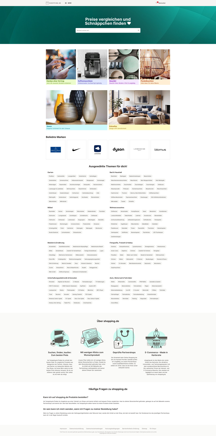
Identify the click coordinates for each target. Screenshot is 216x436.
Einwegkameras (149, 246)
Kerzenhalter (124, 211)
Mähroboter (63, 201)
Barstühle (101, 219)
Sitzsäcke (96, 224)
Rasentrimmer (82, 188)
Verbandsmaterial (92, 255)
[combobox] (108, 30)
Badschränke (147, 176)
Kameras (113, 246)
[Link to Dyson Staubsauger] (118, 149)
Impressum (63, 428)
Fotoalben (114, 255)
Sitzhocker (52, 215)
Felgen (146, 286)
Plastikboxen (114, 228)
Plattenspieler (71, 290)
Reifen (113, 281)
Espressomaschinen (131, 197)
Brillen (50, 250)
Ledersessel (71, 219)
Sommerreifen (132, 281)
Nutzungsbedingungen (112, 428)
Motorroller (145, 290)
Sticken (113, 263)
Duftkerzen (114, 211)
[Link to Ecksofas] (139, 110)
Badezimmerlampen (134, 176)
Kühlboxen (161, 184)
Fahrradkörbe (126, 294)
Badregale (123, 176)
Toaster (123, 201)
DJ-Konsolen (122, 263)
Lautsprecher (52, 290)
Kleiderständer (92, 211)
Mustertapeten (161, 228)
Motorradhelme (126, 286)
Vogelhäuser (124, 224)
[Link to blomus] (160, 149)
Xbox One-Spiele (79, 298)
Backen (97, 263)
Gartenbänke (52, 180)
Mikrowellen (114, 201)
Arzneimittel (52, 246)
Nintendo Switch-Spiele (55, 298)
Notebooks (77, 302)
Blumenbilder (158, 215)
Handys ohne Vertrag (55, 302)
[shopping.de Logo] (53, 3)
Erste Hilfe (52, 259)
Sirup (76, 263)
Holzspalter (87, 184)
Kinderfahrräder (151, 294)
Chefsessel (94, 215)
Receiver (58, 294)
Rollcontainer (80, 211)
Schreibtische (84, 215)
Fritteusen (126, 188)
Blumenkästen (95, 197)
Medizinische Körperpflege (80, 246)
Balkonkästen (52, 201)
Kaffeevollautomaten (117, 197)
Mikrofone (90, 290)
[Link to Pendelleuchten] (155, 67)
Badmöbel (114, 176)
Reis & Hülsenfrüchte (72, 267)
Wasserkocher (150, 188)
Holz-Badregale (160, 180)
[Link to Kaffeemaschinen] (92, 67)
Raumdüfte (141, 228)
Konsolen (66, 294)
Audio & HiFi (92, 286)
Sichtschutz (75, 193)
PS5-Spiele (88, 294)
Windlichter (114, 224)
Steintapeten (114, 232)
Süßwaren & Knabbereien (80, 271)
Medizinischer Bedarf (97, 246)
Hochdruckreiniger (75, 184)
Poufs (62, 228)
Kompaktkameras (124, 246)
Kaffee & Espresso (64, 271)
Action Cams (114, 250)
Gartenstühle (60, 176)
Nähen (121, 259)
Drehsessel (61, 219)
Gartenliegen (93, 176)
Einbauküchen (77, 232)
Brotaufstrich (60, 267)
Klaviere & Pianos (161, 259)
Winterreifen (121, 281)
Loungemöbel (71, 176)
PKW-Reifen (143, 281)
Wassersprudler (115, 188)
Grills (98, 193)
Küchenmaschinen (137, 188)
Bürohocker (99, 228)
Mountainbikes (115, 298)
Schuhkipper (73, 215)
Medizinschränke (115, 184)
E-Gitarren (139, 259)
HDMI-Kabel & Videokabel (69, 286)
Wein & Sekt (52, 271)
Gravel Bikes (114, 302)
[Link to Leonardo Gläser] (97, 149)
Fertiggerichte (93, 267)
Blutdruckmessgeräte (75, 259)
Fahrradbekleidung (138, 294)
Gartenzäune (62, 197)
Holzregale (80, 228)
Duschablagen (139, 184)
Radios (62, 290)
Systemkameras (137, 246)
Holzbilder (155, 224)
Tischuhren (151, 228)
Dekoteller (124, 228)
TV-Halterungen (100, 281)
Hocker (60, 211)
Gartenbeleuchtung (87, 193)
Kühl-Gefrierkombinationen (158, 197)
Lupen (101, 250)
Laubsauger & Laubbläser (56, 188)
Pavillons (51, 176)
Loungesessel (62, 215)
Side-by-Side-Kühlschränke (138, 193)
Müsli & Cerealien (66, 263)
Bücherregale (64, 224)
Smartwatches (87, 302)
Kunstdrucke (147, 215)
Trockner (124, 193)
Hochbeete (85, 197)
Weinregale (89, 228)
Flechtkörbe (146, 232)
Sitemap (144, 428)
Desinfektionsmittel (64, 246)
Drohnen (132, 250)
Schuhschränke (75, 224)
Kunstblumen (163, 211)
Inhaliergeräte (62, 259)
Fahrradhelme (137, 286)
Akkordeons (157, 263)
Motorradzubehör (157, 286)
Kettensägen (52, 184)
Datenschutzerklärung (77, 428)
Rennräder (125, 298)
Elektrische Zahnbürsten (65, 255)
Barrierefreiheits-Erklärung (130, 428)
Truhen (133, 228)
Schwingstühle (53, 228)
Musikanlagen (149, 259)
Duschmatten (127, 184)
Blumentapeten (135, 232)
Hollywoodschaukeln (77, 180)
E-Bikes (154, 290)
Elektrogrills (52, 197)
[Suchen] (138, 30)
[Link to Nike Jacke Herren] (76, 149)
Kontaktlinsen (59, 250)
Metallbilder (145, 224)
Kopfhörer (83, 286)
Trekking (134, 298)
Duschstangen (150, 184)
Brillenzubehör (80, 255)
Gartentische (82, 176)
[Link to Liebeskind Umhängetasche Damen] (139, 149)
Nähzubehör (129, 259)
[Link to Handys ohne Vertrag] (61, 67)
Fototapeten (158, 219)
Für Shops (153, 428)
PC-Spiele (68, 298)
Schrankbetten (66, 232)
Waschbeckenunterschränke (119, 180)
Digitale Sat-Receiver (64, 281)
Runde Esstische (53, 232)
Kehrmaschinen (71, 188)
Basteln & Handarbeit (146, 255)
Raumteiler (52, 211)
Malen (121, 255)
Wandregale (91, 219)
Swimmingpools (74, 197)
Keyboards (148, 263)
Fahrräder (162, 290)
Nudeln (84, 267)
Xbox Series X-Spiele (93, 298)
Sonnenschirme (64, 180)
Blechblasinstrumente (135, 263)
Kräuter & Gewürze (86, 263)
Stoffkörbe (125, 232)
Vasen (144, 211)
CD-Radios (81, 290)
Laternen (138, 215)
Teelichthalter (128, 215)
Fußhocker (52, 219)
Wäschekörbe (135, 224)
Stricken (113, 259)
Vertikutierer (93, 188)
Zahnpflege (52, 255)
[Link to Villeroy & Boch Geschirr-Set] (55, 149)
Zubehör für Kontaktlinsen (74, 250)
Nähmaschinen (160, 255)
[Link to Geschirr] (124, 67)
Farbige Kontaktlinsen (90, 250)
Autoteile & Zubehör (155, 281)
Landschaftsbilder (116, 215)
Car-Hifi (128, 290)
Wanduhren (153, 211)
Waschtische (133, 180)
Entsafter (131, 201)
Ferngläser (156, 250)
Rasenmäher (62, 184)
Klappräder (143, 298)
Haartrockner (114, 193)
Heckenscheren (97, 184)
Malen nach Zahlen (132, 255)
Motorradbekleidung (116, 290)
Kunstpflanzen (135, 211)
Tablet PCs (67, 302)
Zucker (51, 267)
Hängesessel (90, 180)
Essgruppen (81, 219)
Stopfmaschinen (115, 267)
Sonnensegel (100, 180)
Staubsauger (144, 197)
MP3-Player (100, 290)
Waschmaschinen (162, 188)
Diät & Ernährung (53, 263)
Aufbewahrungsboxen (134, 219)
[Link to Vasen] (76, 110)
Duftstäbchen (147, 219)
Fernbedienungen (87, 281)
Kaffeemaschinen (154, 193)
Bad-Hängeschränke (146, 180)
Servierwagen (69, 211)
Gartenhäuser (52, 193)
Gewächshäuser (64, 193)
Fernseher (51, 281)
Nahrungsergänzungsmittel (92, 259)
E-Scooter (136, 290)
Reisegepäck (114, 286)
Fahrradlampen (154, 298)
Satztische (70, 228)
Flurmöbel (102, 211)
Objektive (124, 250)
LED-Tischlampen (158, 232)
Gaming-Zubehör (77, 294)
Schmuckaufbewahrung (117, 219)
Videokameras (161, 246)
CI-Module (76, 281)
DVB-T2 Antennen (54, 286)
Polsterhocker (53, 224)
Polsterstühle (86, 224)
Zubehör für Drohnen (144, 250)
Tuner (50, 294)
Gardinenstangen (116, 236)
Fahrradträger (115, 294)
